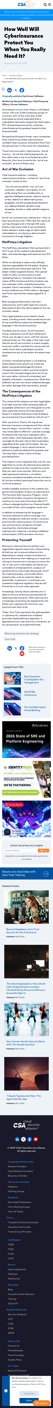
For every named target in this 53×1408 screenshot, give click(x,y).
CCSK (11, 1249)
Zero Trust (10, 639)
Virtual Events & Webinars (21, 1294)
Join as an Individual (18, 1182)
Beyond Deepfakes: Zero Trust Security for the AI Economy (22, 931)
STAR (11, 1328)
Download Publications (19, 1202)
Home (4, 75)
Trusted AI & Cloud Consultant (23, 1222)
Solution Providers (17, 1166)
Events (11, 1264)
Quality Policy (15, 1359)
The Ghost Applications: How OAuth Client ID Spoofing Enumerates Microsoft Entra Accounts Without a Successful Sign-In (26, 988)
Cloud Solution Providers (20, 1171)
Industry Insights (16, 75)
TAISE (11, 1244)
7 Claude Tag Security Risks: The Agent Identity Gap (23, 1097)
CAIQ (10, 1323)
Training (12, 1298)
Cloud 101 (13, 1303)
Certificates (14, 1240)
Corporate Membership (20, 1161)
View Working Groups (19, 1207)
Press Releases (15, 1350)
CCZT (11, 1258)
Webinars (12, 1274)
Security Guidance (17, 1314)
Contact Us (13, 1345)
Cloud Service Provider (19, 1227)
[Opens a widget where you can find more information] (41, 1403)
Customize (29, 1393)
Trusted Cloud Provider (19, 1231)
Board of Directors (17, 1370)
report (20, 109)
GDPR (11, 1333)
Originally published (12, 96)
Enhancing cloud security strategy (22, 633)
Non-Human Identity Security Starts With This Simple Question (25, 1043)
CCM (10, 1319)
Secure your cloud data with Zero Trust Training (19, 873)
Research (13, 1197)
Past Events (14, 1278)
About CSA (14, 1341)
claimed (47, 287)
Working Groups (16, 1191)
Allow (29, 1400)
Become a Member (17, 1175)
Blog (10, 1289)
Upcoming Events (17, 1269)
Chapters (12, 1186)
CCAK (11, 1253)
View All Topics (15, 1211)
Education (13, 1285)
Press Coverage (16, 1355)
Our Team (13, 1366)
